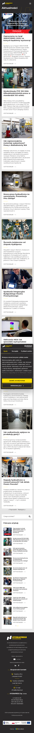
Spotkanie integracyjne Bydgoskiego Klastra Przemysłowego (14, 294)
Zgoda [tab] (5, 351)
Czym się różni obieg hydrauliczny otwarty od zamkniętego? (20, 599)
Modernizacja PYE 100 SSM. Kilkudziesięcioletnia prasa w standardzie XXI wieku (16, 93)
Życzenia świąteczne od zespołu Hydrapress (14, 243)
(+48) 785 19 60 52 (17, 683)
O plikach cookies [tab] (26, 351)
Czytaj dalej (8, 63)
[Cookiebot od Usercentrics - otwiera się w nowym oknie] (24, 346)
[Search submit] (29, 516)
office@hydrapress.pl (17, 690)
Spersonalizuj (16, 385)
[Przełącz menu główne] (30, 3)
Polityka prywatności (17, 715)
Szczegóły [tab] (15, 351)
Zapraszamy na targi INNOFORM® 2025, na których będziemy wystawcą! (17, 38)
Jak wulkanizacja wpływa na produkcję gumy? (16, 433)
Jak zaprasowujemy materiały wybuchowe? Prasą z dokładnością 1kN (15, 143)
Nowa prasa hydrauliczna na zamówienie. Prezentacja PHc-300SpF (16, 196)
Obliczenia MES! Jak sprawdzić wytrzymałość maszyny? (14, 342)
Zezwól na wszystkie (17, 380)
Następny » (22, 509)
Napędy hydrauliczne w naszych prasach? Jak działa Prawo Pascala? (16, 482)
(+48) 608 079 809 (17, 676)
